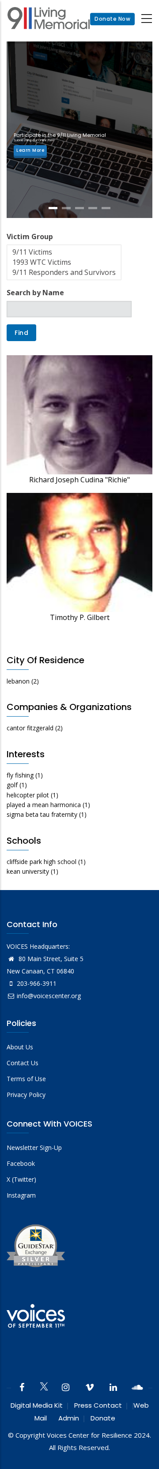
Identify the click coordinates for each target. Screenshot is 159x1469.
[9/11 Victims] (64, 252)
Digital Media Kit (37, 1405)
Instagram (21, 1195)
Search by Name (35, 292)
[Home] (49, 19)
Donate (103, 1418)
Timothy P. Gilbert (80, 617)
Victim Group (30, 236)
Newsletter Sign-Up (34, 1147)
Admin (68, 1418)
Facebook (21, 1163)
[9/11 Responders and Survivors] (64, 272)
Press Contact (98, 1405)
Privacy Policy (26, 1094)
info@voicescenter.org (49, 996)
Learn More (30, 150)
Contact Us (22, 1063)
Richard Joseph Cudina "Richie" (79, 480)
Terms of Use (26, 1079)
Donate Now (112, 19)
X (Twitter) (21, 1179)
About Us (20, 1047)
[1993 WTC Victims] (64, 262)
